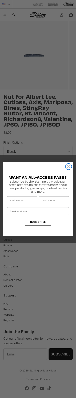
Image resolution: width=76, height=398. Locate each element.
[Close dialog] (68, 166)
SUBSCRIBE (38, 221)
